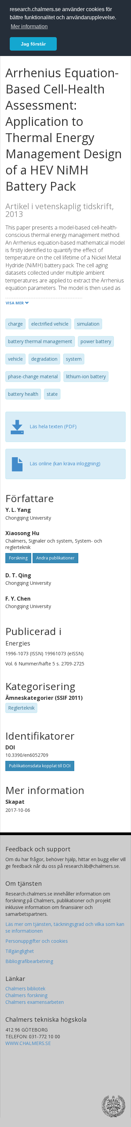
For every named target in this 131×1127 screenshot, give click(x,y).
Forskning (18, 558)
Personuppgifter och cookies (36, 941)
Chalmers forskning (26, 995)
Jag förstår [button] (33, 44)
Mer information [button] (29, 26)
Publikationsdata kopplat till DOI (40, 766)
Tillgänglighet (19, 951)
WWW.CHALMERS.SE (28, 1043)
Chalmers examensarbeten (34, 1002)
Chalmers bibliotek (25, 988)
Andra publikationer (55, 558)
